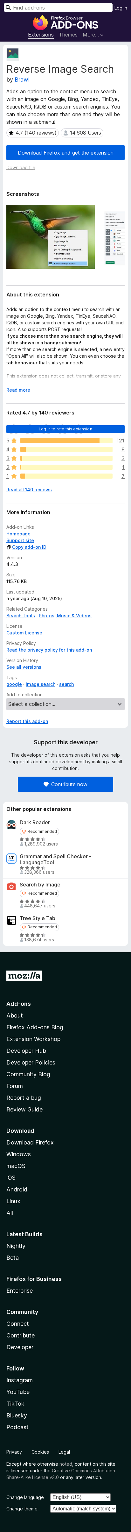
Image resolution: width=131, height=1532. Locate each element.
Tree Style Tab (37, 918)
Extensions (41, 34)
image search (40, 684)
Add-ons (18, 1003)
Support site (20, 540)
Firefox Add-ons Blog (34, 1027)
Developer (19, 1347)
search (66, 684)
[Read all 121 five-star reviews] (66, 440)
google (14, 684)
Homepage (18, 533)
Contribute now (69, 784)
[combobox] (58, 7)
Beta (12, 1257)
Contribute (20, 1335)
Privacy (14, 1452)
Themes (68, 34)
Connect (17, 1323)
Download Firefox (30, 1142)
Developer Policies (30, 1062)
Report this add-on (27, 721)
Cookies (40, 1452)
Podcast (17, 1427)
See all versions (23, 667)
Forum (14, 1086)
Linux (13, 1201)
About (14, 1015)
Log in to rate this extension (65, 429)
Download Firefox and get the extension (66, 152)
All (9, 1213)
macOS (15, 1166)
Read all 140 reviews (29, 489)
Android (16, 1189)
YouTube (18, 1392)
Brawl (22, 79)
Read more (18, 390)
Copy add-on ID (29, 547)
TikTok (15, 1403)
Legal (64, 1452)
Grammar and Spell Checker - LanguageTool (55, 859)
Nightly (15, 1246)
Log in (120, 7)
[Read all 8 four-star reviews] (66, 449)
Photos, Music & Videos (65, 615)
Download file (20, 167)
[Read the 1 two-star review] (66, 467)
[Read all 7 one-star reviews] (66, 476)
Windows (18, 1154)
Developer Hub (26, 1050)
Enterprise (19, 1290)
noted (65, 1464)
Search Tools (20, 615)
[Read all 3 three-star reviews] (66, 458)
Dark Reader (35, 822)
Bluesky (16, 1415)
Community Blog (28, 1074)
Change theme (22, 1508)
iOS (11, 1177)
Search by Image (40, 885)
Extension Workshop (33, 1039)
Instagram (19, 1380)
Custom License (24, 632)
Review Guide (24, 1109)
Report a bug (23, 1097)
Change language (25, 1497)
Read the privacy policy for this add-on (49, 650)
